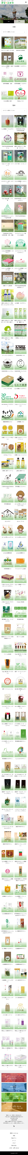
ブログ (14, 1143)
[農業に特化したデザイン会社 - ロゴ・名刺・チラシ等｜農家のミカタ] (12, 2)
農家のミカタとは (14, 1133)
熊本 (19, 21)
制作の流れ (14, 1145)
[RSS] (14, 1126)
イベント (14, 1140)
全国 (8, 21)
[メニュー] (26, 2)
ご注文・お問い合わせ (14, 1148)
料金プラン (14, 1138)
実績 (14, 1135)
